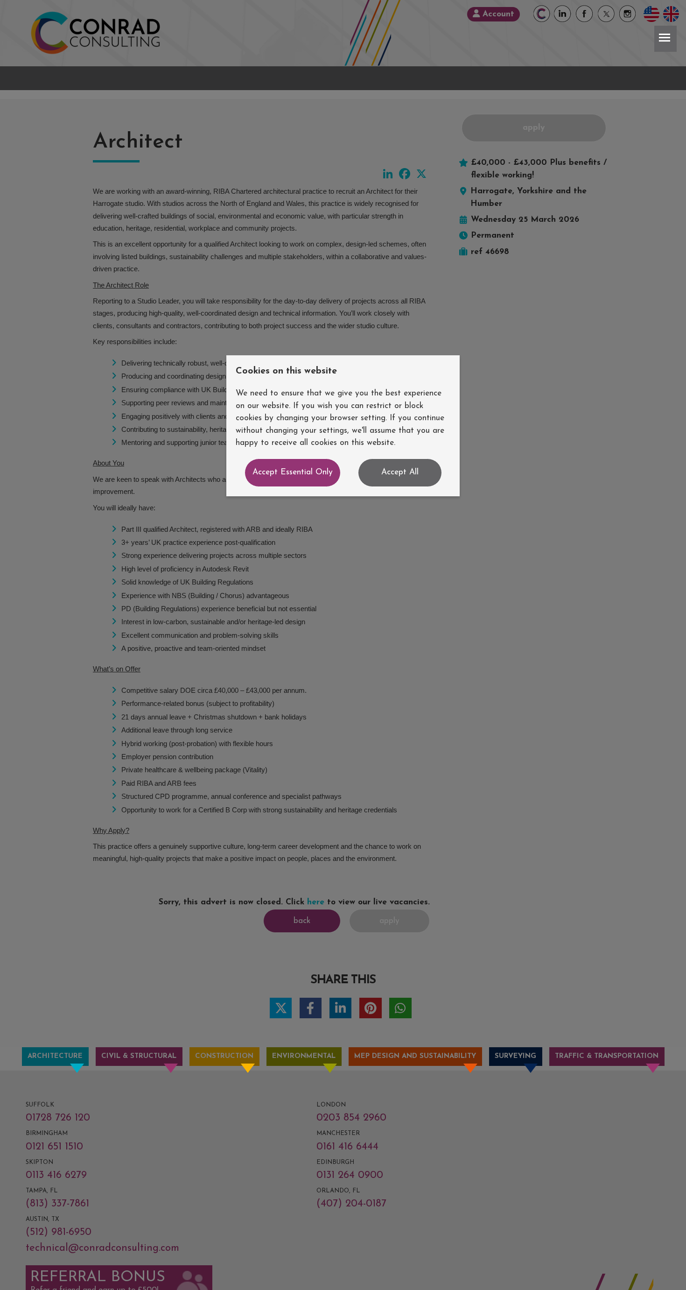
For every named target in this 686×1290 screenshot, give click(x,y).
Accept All (400, 472)
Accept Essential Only (292, 472)
